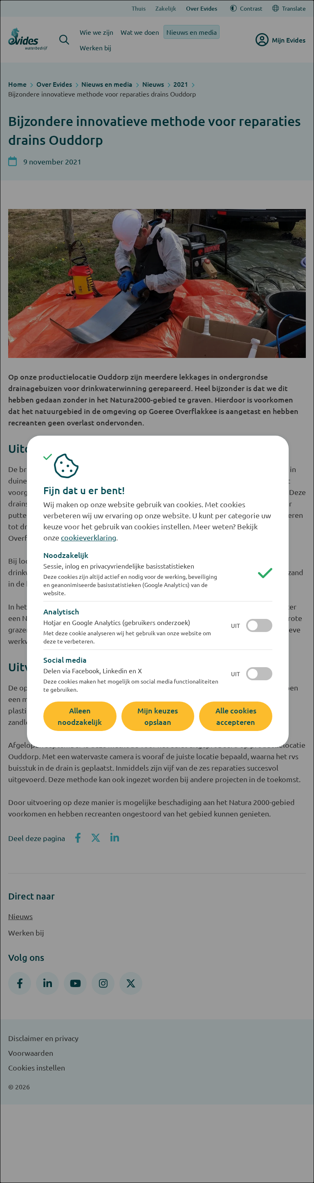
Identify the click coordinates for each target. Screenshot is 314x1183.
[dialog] (157, 591)
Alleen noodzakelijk (80, 716)
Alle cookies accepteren (235, 716)
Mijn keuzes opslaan (157, 716)
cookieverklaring (88, 537)
